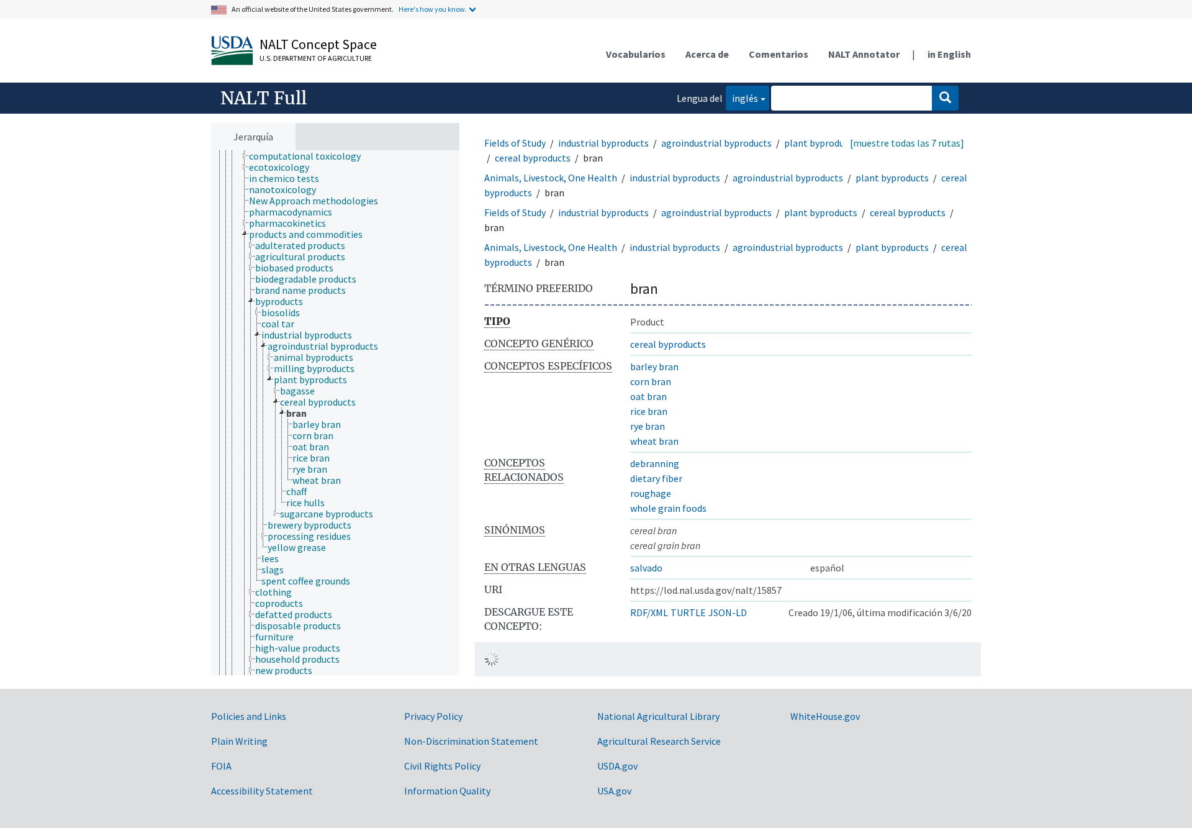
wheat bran (654, 441)
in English (949, 54)
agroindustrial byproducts (716, 143)
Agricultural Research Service (659, 741)
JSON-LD (727, 612)
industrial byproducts (603, 143)
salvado (646, 568)
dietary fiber (656, 478)
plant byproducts (820, 143)
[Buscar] (945, 98)
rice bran (648, 411)
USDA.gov (617, 766)
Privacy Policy (433, 716)
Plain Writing (239, 741)
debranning (654, 463)
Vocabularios (636, 54)
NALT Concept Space (318, 44)
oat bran (648, 396)
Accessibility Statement (262, 791)
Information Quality (447, 791)
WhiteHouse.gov (825, 716)
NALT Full (263, 98)
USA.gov (614, 791)
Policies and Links (248, 716)
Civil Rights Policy (442, 766)
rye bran (647, 426)
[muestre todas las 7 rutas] (907, 143)
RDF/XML (649, 612)
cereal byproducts (533, 158)
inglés (742, 97)
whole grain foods (668, 508)
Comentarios (778, 54)
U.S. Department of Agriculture (316, 58)
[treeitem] (310, 156)
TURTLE (688, 612)
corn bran (650, 381)
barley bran (654, 366)
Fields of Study (515, 143)
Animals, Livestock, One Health (550, 177)
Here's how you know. (433, 9)
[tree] (335, 413)
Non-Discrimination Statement (471, 741)
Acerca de (707, 54)
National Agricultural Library (658, 716)
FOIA (221, 766)
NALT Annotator (864, 54)
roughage (650, 493)
